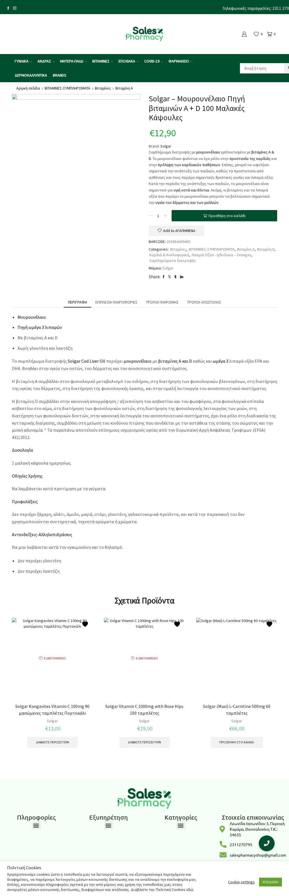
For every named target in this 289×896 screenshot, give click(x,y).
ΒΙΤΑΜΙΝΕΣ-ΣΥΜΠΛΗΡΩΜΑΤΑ (67, 88)
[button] (36, 825)
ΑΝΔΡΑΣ (44, 61)
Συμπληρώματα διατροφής (172, 260)
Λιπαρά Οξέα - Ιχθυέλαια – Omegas (221, 254)
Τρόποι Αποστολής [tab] (204, 302)
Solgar (165, 146)
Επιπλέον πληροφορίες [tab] (116, 302)
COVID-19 (151, 61)
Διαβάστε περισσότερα (52, 742)
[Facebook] (8, 8)
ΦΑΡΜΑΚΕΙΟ (178, 61)
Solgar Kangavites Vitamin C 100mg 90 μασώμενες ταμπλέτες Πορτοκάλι (52, 709)
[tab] (77, 302)
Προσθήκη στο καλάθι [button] (236, 742)
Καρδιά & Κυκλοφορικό (169, 254)
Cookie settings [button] (241, 881)
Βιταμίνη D (266, 249)
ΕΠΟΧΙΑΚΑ (127, 61)
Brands (59, 75)
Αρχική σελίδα (28, 88)
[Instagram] (14, 8)
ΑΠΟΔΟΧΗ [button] (270, 882)
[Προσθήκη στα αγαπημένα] (86, 624)
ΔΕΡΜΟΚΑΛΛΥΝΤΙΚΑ (31, 75)
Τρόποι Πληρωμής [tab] (162, 302)
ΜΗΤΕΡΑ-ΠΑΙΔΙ (71, 61)
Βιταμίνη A (124, 88)
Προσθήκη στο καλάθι (227, 215)
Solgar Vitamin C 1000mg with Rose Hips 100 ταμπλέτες (144, 709)
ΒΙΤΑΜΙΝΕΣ (101, 61)
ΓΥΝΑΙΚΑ (22, 61)
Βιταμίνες (103, 88)
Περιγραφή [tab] (77, 302)
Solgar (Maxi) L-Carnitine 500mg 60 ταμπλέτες (236, 709)
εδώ (189, 889)
